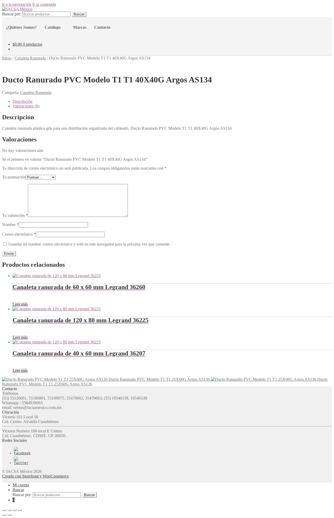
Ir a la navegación (16, 4)
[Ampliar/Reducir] (20, 510)
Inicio (6, 58)
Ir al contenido (44, 4)
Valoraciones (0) (26, 106)
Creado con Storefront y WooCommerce (35, 476)
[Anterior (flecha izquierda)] (4, 515)
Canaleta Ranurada (30, 58)
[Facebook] (22, 453)
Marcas (79, 27)
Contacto (102, 27)
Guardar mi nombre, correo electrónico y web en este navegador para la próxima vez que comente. (89, 244)
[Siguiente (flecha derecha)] (9, 515)
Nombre (10, 224)
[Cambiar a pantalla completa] (15, 510)
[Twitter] (21, 463)
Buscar (79, 14)
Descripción (22, 101)
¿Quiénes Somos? (21, 27)
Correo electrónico (19, 234)
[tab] (172, 101)
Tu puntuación (14, 177)
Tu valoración (15, 215)
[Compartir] (9, 510)
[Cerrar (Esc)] (4, 510)
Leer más (20, 304)
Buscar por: (11, 14)
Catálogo (53, 27)
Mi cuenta (21, 485)
